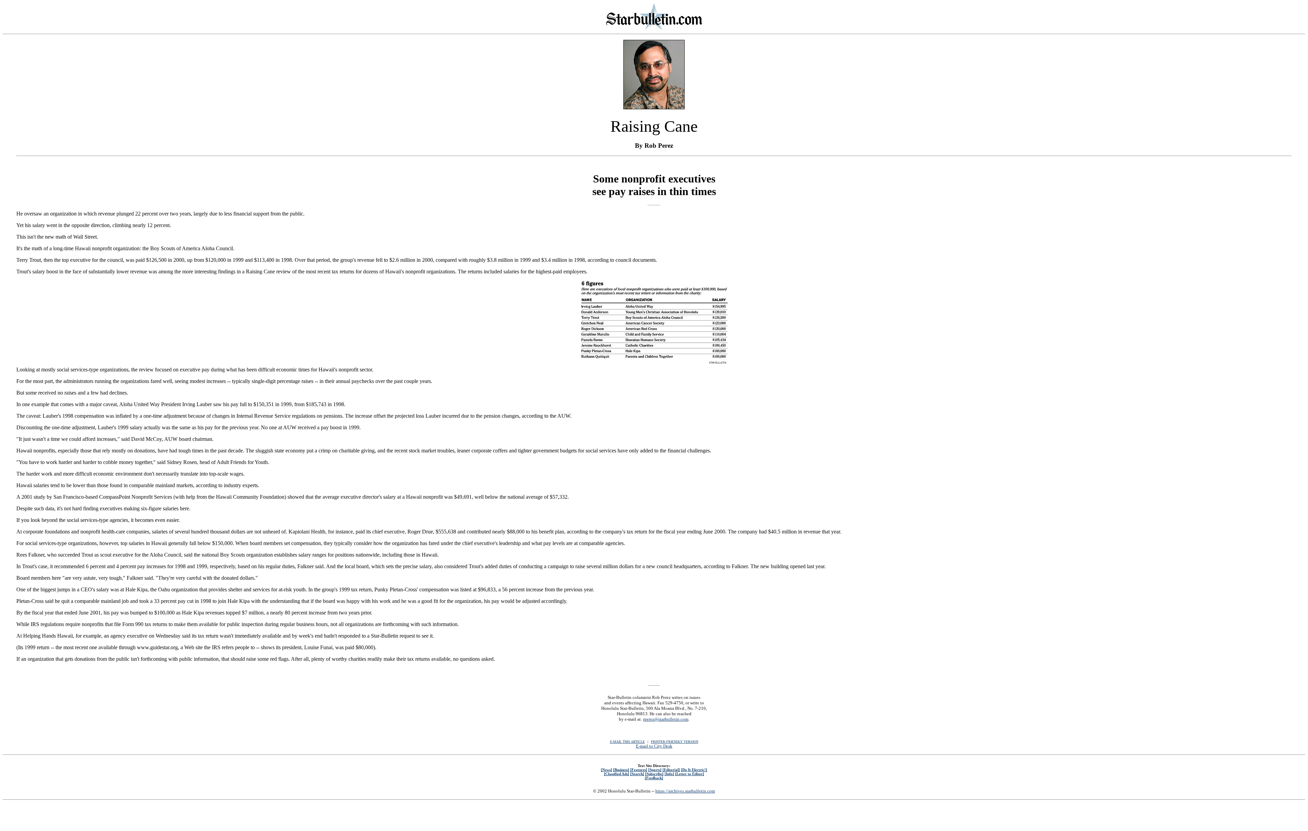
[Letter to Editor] (689, 774)
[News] (606, 770)
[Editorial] (671, 770)
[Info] (669, 774)
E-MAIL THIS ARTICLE (627, 742)
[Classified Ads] (616, 774)
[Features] (638, 770)
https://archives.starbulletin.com (685, 791)
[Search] (637, 774)
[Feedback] (654, 778)
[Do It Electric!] (694, 770)
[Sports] (654, 770)
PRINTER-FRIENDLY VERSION (674, 742)
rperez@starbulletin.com (665, 719)
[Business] (621, 770)
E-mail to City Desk (654, 746)
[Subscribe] (654, 774)
